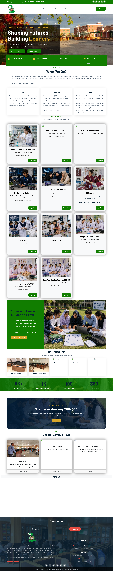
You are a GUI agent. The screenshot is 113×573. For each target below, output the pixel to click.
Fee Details (65, 9)
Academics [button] (46, 9)
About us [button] (37, 9)
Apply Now (33, 160)
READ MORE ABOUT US (18, 337)
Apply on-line (101, 9)
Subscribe (75, 529)
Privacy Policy (10, 561)
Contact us (74, 9)
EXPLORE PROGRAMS (17, 51)
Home (31, 9)
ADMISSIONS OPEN (34, 51)
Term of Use (16, 561)
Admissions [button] (56, 9)
